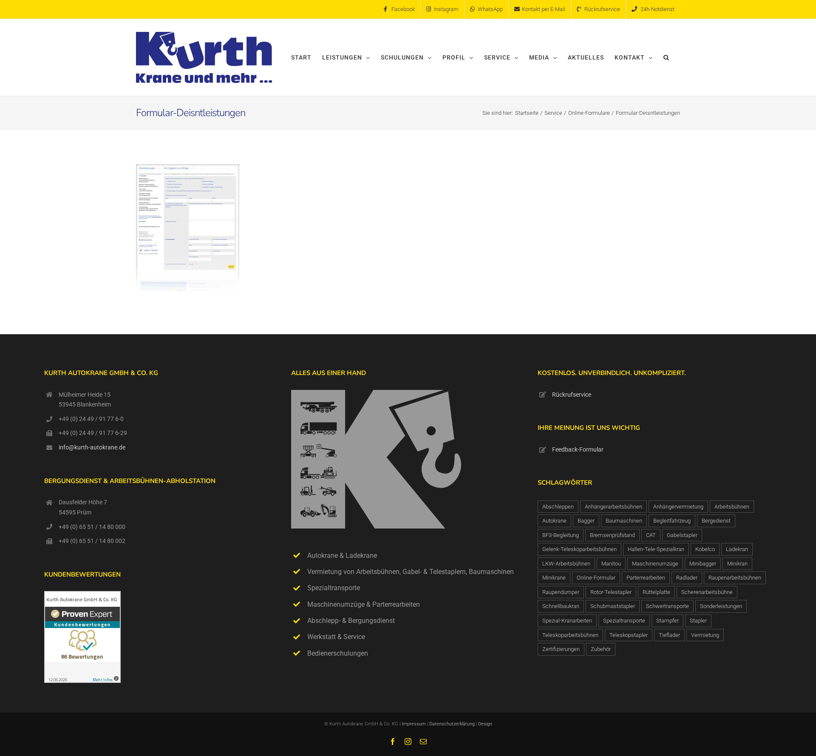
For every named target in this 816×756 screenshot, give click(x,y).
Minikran (737, 563)
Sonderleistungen (721, 606)
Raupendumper (560, 592)
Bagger (586, 520)
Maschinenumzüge (655, 563)
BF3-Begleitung (560, 535)
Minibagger (702, 563)
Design (485, 724)
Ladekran (737, 549)
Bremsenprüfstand (612, 535)
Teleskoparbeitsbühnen (570, 635)
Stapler (698, 620)
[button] (666, 57)
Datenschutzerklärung (452, 724)
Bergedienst (716, 520)
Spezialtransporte (624, 620)
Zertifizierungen (561, 649)
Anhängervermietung (678, 506)
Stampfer (667, 620)
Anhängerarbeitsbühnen (613, 506)
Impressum (414, 724)
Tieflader (669, 635)
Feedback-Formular (578, 449)
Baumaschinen (624, 520)
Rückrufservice (571, 394)
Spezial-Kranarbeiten (567, 620)
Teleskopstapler (628, 635)
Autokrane (554, 520)
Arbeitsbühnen (731, 506)
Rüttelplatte (656, 592)
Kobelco (705, 549)
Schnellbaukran (560, 606)
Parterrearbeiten (645, 577)
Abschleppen (558, 506)
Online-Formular (596, 577)
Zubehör (601, 649)
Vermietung (705, 635)
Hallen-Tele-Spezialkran (656, 549)
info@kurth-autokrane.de (92, 447)
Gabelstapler (682, 535)
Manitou (611, 563)
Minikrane (554, 577)
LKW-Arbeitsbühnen (566, 563)
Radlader (686, 577)
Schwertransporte (667, 606)
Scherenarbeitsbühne (707, 592)
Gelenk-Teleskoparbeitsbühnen (579, 549)
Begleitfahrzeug (672, 520)
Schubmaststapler (612, 606)
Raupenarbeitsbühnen (734, 577)
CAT (651, 535)
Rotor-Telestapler (611, 592)
